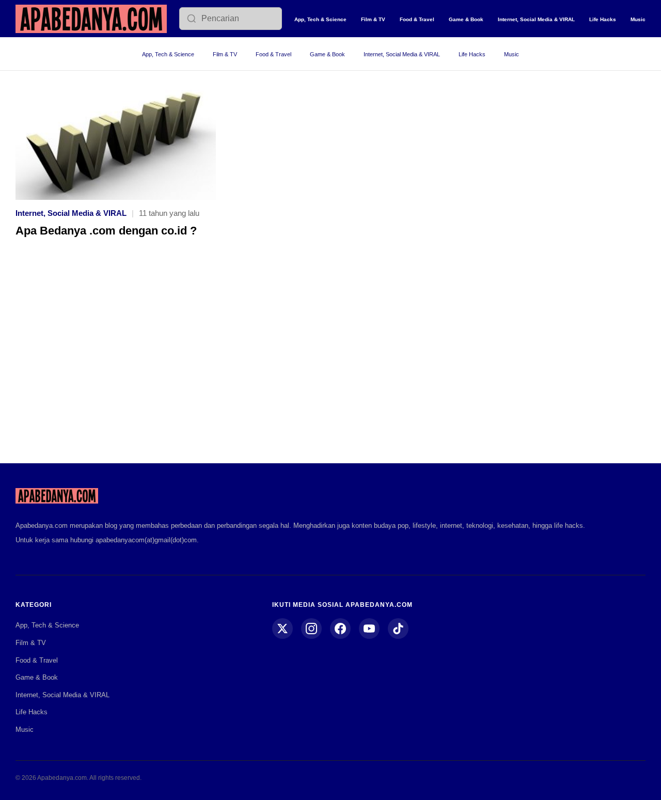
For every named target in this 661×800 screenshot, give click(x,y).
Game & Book (466, 19)
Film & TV (373, 19)
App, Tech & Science (320, 19)
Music (638, 19)
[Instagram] (311, 628)
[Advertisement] (330, 358)
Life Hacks (602, 19)
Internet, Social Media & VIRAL (536, 19)
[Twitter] (282, 628)
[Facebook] (340, 628)
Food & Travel (417, 19)
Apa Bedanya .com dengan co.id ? (106, 230)
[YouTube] (369, 628)
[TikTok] (398, 628)
